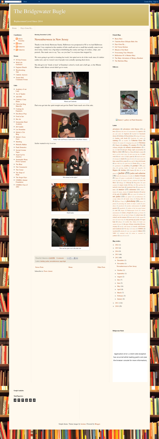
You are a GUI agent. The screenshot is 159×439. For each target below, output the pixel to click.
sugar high (63, 261)
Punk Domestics (21, 147)
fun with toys (118, 163)
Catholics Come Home (21, 100)
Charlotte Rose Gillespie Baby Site (126, 41)
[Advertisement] (21, 199)
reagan (122, 210)
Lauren (125, 180)
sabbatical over (117, 215)
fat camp (123, 161)
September (121, 273)
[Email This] (68, 258)
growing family (123, 168)
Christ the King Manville (21, 105)
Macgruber (137, 182)
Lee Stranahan (20, 129)
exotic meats (140, 159)
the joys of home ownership (132, 224)
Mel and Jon (139, 185)
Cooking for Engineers (20, 110)
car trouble (125, 140)
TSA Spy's (127, 229)
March (119, 292)
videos (140, 231)
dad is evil (115, 154)
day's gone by (130, 156)
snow (114, 219)
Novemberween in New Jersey (51, 39)
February (120, 296)
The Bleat (19, 164)
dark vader (121, 156)
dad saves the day (135, 154)
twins (133, 229)
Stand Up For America (20, 156)
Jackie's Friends (140, 176)
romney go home (138, 213)
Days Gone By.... (120, 44)
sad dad (125, 215)
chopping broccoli (131, 143)
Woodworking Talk (20, 71)
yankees (115, 236)
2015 (117, 248)
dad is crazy (139, 152)
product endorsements (133, 206)
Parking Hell (139, 199)
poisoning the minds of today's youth (129, 203)
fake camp (116, 161)
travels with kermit (125, 226)
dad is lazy (124, 154)
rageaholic (122, 208)
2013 (117, 254)
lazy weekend (133, 180)
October (120, 270)
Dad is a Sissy (129, 152)
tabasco (120, 222)
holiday (43, 261)
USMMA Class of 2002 (22, 186)
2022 (117, 245)
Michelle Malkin (21, 144)
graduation (118, 166)
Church (117, 145)
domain (117, 159)
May (119, 286)
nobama (141, 194)
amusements (132, 131)
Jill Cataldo (19, 127)
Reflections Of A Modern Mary (125, 55)
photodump (131, 201)
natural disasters (134, 192)
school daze (139, 215)
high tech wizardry (137, 168)
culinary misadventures (133, 147)
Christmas (142, 143)
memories (140, 187)
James (20, 44)
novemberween (54, 261)
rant (116, 210)
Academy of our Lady (21, 90)
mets (114, 190)
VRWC (114, 233)
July (118, 280)
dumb (122, 159)
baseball (134, 134)
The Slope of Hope (20, 173)
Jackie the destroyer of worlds (124, 176)
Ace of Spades (20, 94)
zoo (126, 235)
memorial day (131, 187)
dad (118, 150)
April (119, 289)
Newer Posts (39, 267)
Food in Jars (20, 116)
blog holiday (129, 136)
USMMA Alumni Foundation (21, 181)
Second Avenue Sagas (21, 151)
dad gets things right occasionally (132, 150)
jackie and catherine (137, 173)
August (119, 276)
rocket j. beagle (126, 213)
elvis (133, 159)
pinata (114, 203)
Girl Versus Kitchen (121, 47)
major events (124, 185)
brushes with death (121, 138)
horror (132, 170)
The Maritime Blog (121, 61)
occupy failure (117, 199)
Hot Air (18, 119)
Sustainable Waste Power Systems (22, 160)
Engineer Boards (21, 67)
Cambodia (133, 138)
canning (115, 140)
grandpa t (136, 165)
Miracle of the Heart (121, 50)
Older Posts (101, 267)
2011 (117, 303)
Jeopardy (137, 178)
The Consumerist (21, 167)
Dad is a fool (117, 152)
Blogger (97, 424)
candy (141, 138)
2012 (117, 257)
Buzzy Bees (118, 39)
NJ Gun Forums (21, 60)
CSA (141, 145)
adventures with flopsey (131, 129)
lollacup (128, 183)
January (120, 299)
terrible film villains (130, 222)
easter (128, 159)
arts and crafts (117, 134)
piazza (141, 201)
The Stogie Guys (21, 177)
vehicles (122, 231)
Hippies (115, 170)
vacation (115, 231)
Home (14, 28)
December (120, 260)
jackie (47, 261)
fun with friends (140, 161)
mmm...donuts (123, 192)
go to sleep (142, 163)
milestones (132, 189)
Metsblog (19, 142)
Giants (135, 163)
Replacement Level (132, 210)
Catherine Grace (136, 140)
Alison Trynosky (21, 40)
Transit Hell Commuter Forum (22, 78)
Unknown (21, 47)
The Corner (19, 170)
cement (121, 143)
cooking (125, 145)
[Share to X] (72, 258)
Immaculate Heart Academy (22, 123)
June (119, 283)
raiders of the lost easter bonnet (136, 208)
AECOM (19, 97)
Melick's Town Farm (20, 138)
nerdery (124, 194)
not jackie (116, 196)
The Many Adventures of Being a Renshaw (129, 58)
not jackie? (128, 196)
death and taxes (141, 156)
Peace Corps (120, 201)
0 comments (60, 258)
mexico (121, 189)
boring (137, 136)
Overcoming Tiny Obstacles (124, 52)
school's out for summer (120, 217)
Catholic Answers (21, 75)
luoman (83, 424)
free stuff (131, 161)
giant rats (127, 163)
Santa (131, 215)
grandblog (127, 166)
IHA (138, 170)
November (121, 263)
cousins (133, 145)
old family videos (128, 199)
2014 (117, 251)
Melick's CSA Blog (20, 133)
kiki (119, 180)
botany (143, 136)
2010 (117, 306)
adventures (116, 129)
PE (113, 201)
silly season (140, 217)
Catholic (115, 143)
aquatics (140, 131)
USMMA (140, 229)
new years (133, 194)
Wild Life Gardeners (19, 63)
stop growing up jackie (133, 220)
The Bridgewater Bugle (40, 11)
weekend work (124, 233)
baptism (126, 134)
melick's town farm (118, 187)
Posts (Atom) (48, 271)
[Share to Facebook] (75, 258)
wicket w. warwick (137, 233)
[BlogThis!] (70, 258)
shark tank (132, 217)
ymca (121, 235)
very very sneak (131, 231)
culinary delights (118, 147)
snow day (120, 219)
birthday (121, 136)
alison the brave (122, 131)
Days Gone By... (27, 28)
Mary (131, 185)
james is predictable (126, 178)
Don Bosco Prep (21, 114)
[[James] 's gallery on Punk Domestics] (129, 120)
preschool (121, 206)
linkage (121, 182)
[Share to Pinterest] (77, 258)
